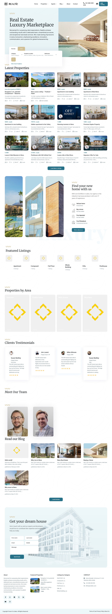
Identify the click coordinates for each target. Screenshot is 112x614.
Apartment (17, 266)
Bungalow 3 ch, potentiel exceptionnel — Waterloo (12, 92)
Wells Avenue (63, 297)
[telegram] (14, 597)
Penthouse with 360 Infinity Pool (41, 155)
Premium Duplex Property (92, 124)
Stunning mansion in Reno (65, 124)
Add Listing (102, 3)
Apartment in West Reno (91, 92)
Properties (44, 4)
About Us (106, 611)
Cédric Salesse (40, 431)
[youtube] (5, 602)
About (68, 4)
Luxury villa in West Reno (65, 155)
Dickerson (10, 297)
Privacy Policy (100, 611)
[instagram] (10, 602)
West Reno (88, 297)
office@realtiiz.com (91, 586)
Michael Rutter (14, 431)
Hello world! (8, 460)
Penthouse (103, 266)
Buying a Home (88, 460)
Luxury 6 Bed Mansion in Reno (14, 155)
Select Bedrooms (49, 55)
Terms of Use (92, 611)
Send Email (17, 557)
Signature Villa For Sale (91, 155)
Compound (34, 266)
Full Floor (51, 266)
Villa (84, 266)
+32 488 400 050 (90, 583)
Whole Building (61, 591)
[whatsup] (10, 597)
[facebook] (5, 597)
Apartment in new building (65, 92)
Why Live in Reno (36, 460)
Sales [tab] (21, 48)
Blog (61, 4)
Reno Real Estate (62, 460)
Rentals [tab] (13, 48)
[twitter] (19, 597)
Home (36, 4)
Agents (53, 4)
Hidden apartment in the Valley (40, 124)
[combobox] (17, 55)
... (21, 98)
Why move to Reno (11, 487)
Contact (75, 4)
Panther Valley (37, 297)
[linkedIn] (23, 597)
